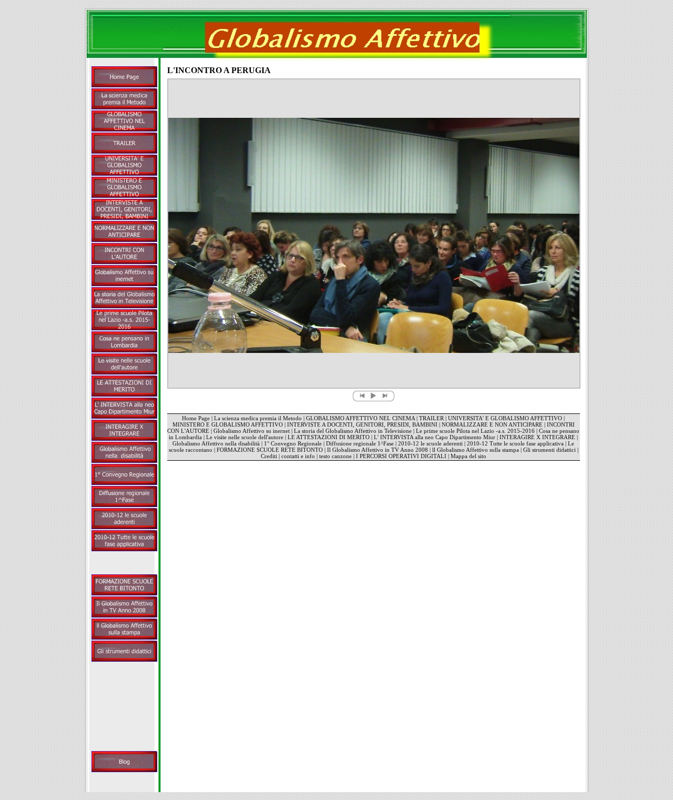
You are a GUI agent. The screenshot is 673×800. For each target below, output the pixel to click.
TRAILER (431, 418)
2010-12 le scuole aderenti (430, 443)
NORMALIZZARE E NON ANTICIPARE (492, 424)
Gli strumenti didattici (549, 450)
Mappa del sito (468, 456)
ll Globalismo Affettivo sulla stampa (475, 450)
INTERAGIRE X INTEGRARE (537, 437)
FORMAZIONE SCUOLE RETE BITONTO (270, 450)
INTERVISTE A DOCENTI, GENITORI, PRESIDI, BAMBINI (362, 424)
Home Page (196, 418)
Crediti (269, 456)
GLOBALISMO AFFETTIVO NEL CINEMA (360, 418)
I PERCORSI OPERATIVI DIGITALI (401, 456)
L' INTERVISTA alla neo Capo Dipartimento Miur (435, 437)
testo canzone (335, 456)
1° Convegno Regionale (293, 443)
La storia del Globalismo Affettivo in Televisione (353, 431)
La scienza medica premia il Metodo (258, 418)
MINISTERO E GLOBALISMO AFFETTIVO (227, 424)
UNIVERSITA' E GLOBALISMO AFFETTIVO (505, 418)
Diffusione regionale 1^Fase (360, 443)
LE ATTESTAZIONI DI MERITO (329, 437)
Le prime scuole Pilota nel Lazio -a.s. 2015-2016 (475, 431)
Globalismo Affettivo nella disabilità (216, 443)
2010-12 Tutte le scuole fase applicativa (515, 443)
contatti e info (298, 456)
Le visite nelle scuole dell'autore (244, 437)
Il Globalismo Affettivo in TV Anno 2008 (377, 450)
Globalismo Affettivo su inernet (251, 431)
